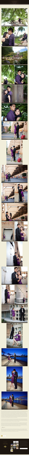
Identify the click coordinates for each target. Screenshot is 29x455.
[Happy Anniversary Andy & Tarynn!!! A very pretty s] (12, 448)
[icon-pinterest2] (5, 443)
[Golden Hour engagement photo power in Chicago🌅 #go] (12, 450)
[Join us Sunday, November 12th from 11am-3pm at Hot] (17, 442)
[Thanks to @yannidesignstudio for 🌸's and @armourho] (17, 448)
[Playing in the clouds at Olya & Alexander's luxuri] (14, 448)
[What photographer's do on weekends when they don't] (14, 445)
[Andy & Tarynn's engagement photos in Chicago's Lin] (17, 445)
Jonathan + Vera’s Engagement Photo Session (6, 7)
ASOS (15, 430)
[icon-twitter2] (4, 443)
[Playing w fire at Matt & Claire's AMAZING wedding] (12, 445)
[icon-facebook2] (3, 443)
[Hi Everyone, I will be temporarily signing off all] (14, 442)
